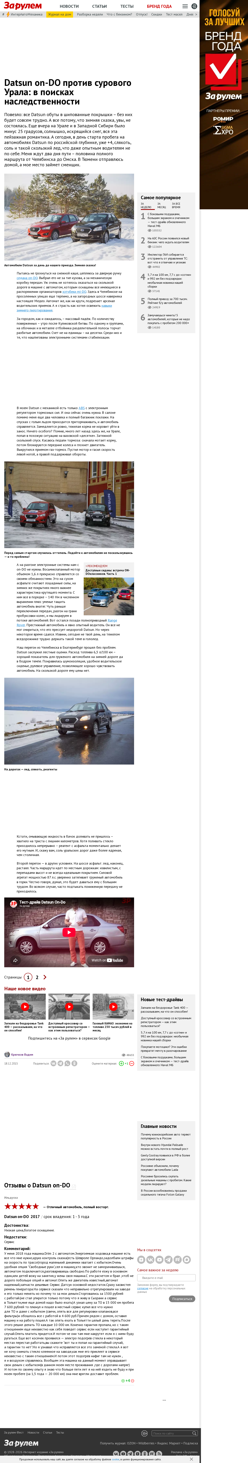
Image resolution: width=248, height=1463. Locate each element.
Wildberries (146, 1443)
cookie (115, 1459)
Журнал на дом (59, 14)
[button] (192, 1459)
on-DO (23, 1216)
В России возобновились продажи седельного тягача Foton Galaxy (164, 1192)
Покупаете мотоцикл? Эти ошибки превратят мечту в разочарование (164, 1049)
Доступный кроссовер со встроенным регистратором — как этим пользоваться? (166, 1022)
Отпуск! (141, 14)
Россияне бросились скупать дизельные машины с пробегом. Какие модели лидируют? (166, 1180)
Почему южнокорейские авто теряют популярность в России (166, 1136)
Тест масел (174, 14)
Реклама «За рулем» (184, 1452)
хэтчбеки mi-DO (74, 291)
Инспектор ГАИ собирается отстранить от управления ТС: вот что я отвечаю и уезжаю (168, 258)
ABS (82, 408)
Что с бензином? (119, 14)
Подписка (190, 1443)
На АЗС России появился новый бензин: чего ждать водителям (168, 240)
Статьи (99, 6)
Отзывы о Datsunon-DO (40, 1185)
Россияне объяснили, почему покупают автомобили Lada (160, 1168)
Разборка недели (90, 14)
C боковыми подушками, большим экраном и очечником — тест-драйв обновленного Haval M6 (168, 220)
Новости (69, 6)
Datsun (10, 1216)
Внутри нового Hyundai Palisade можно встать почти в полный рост (164, 1147)
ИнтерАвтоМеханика (26, 14)
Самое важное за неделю (157, 1270)
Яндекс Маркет (169, 1443)
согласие (142, 1288)
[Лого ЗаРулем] (22, 6)
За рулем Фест (14, 1432)
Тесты (126, 6)
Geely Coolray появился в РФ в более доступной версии (165, 1157)
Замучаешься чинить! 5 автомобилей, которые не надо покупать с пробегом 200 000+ (169, 319)
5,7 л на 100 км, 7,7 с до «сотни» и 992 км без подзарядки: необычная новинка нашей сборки (169, 280)
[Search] (194, 1433)
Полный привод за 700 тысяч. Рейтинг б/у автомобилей (168, 301)
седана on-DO (27, 278)
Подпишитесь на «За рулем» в (69, 1038)
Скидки (156, 14)
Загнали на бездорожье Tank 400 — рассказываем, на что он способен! (164, 1009)
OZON (131, 1443)
